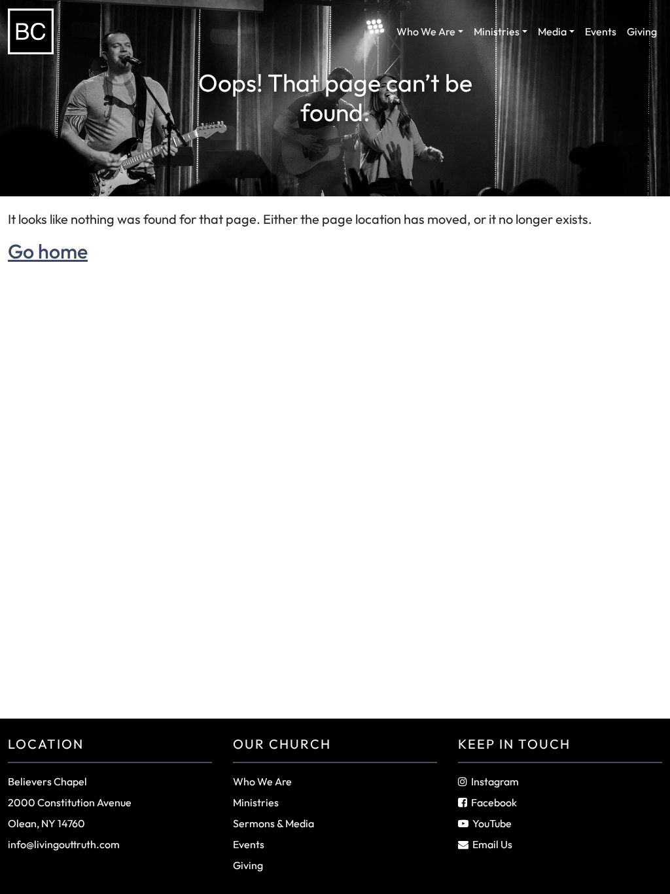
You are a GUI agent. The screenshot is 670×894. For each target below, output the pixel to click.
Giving (642, 31)
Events (600, 31)
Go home (48, 251)
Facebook (494, 802)
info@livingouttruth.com (64, 844)
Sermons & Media (273, 823)
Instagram (495, 781)
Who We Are (426, 31)
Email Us (492, 844)
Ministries (497, 31)
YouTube (492, 823)
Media (552, 31)
